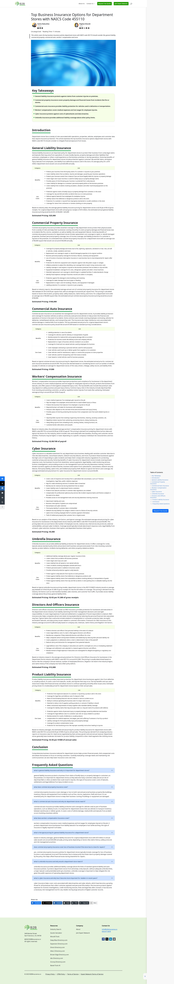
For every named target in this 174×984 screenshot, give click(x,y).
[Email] (2, 492)
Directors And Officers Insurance (157, 496)
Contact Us (90, 3)
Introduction (156, 478)
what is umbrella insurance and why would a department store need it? (58, 862)
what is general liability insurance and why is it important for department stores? (61, 770)
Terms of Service (73, 974)
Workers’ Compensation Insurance (158, 488)
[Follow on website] (114, 939)
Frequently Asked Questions (161, 504)
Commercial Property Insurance (157, 482)
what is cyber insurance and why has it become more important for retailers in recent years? (65, 878)
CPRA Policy (61, 974)
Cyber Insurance (157, 491)
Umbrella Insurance (158, 494)
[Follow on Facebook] (103, 939)
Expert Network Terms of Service (92, 974)
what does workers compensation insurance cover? (51, 818)
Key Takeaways (156, 476)
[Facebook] (2, 478)
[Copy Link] (2, 502)
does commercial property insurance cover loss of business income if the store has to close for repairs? (69, 847)
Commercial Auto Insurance (160, 486)
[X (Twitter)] (2, 483)
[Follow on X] (106, 939)
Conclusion (155, 501)
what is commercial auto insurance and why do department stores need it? (59, 801)
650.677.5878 (106, 931)
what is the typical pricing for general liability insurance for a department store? (61, 833)
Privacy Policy (50, 974)
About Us (82, 3)
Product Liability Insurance (160, 499)
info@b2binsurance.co (109, 929)
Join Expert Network (121, 3)
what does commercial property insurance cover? (51, 787)
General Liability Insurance (160, 480)
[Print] (2, 497)
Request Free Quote (160, 511)
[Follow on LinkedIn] (110, 939)
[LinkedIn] (2, 488)
